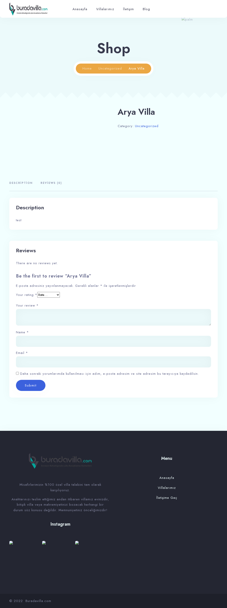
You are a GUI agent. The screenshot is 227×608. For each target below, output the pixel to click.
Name (22, 332)
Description (21, 183)
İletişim (128, 9)
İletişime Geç (166, 497)
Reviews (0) (51, 183)
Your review (27, 305)
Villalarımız (105, 9)
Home (87, 68)
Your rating (26, 294)
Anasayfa (79, 9)
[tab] (22, 183)
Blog (146, 9)
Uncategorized (110, 68)
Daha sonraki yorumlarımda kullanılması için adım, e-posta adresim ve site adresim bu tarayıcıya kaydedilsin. (109, 373)
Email (22, 353)
